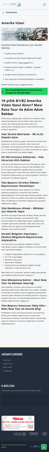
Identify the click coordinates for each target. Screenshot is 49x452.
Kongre (26, 62)
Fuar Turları (7, 360)
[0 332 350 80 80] (44, 440)
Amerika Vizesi (11, 12)
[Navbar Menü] (44, 4)
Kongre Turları (8, 364)
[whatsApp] (44, 447)
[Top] (44, 433)
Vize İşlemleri (7, 371)
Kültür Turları (7, 367)
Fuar (20, 62)
